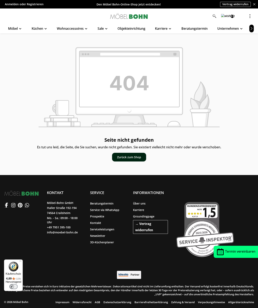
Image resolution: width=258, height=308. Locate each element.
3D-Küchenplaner (102, 242)
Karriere (138, 210)
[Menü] (20, 261)
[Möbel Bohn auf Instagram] (13, 205)
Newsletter (97, 236)
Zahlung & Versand (183, 302)
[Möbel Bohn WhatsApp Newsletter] (27, 205)
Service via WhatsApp (104, 210)
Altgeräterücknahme (241, 302)
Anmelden (12, 4)
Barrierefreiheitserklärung (151, 302)
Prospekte (97, 216)
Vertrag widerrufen (235, 4)
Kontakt (95, 223)
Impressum (62, 302)
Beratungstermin (101, 203)
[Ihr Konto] (232, 16)
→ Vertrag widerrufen (144, 227)
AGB (97, 302)
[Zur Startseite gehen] (129, 16)
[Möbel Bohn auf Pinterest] (20, 205)
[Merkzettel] (223, 16)
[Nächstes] (251, 28)
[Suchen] (214, 16)
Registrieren (35, 4)
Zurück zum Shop (129, 157)
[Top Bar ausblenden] (254, 4)
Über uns (139, 203)
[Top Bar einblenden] (250, 16)
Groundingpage (143, 216)
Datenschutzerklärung (117, 302)
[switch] (13, 286)
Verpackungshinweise (211, 302)
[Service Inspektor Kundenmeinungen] (205, 228)
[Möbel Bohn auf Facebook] (6, 205)
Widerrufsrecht (82, 302)
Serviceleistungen (102, 229)
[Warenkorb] (241, 16)
